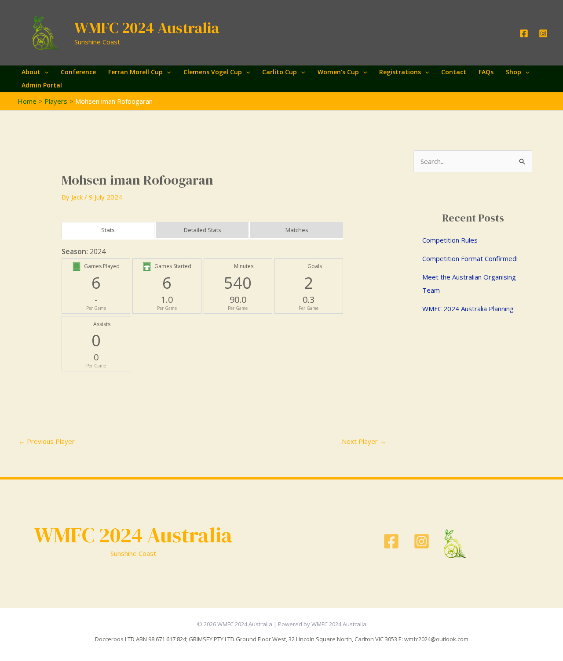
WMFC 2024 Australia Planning (468, 308)
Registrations (400, 72)
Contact (453, 72)
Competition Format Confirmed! (470, 258)
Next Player (364, 441)
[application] (44, 72)
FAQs (486, 72)
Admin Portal (42, 85)
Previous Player (46, 441)
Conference (78, 72)
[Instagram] (543, 33)
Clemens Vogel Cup (212, 72)
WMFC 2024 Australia (146, 27)
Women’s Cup (338, 72)
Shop (513, 72)
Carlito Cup (279, 72)
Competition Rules (450, 240)
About (31, 72)
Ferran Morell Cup (135, 72)
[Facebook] (523, 33)
